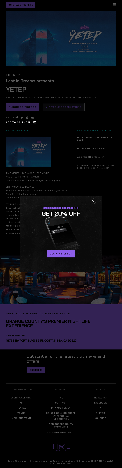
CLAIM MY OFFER (61, 253)
